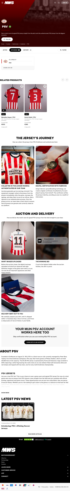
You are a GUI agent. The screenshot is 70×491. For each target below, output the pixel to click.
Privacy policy (45, 487)
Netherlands (15, 44)
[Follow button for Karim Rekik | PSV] (44, 86)
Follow (8, 39)
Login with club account (35, 342)
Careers (3, 464)
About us (3, 458)
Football (8, 44)
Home (2, 44)
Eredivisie (22, 44)
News (3, 462)
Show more (5, 392)
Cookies (52, 487)
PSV (28, 44)
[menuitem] (2, 3)
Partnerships (4, 460)
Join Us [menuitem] (64, 2)
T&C (39, 487)
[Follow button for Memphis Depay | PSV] (21, 86)
